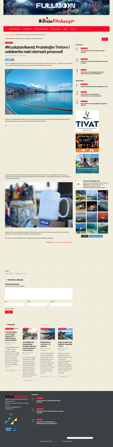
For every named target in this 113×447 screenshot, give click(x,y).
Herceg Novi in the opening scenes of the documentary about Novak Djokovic (92, 73)
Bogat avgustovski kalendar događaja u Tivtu (94, 86)
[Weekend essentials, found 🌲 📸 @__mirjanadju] (103, 206)
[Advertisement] (39, 256)
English (65, 29)
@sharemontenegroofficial (73, 438)
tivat (25, 273)
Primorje (83, 91)
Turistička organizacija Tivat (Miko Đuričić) (62, 242)
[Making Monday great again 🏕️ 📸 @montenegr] (103, 228)
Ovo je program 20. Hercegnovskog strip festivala (93, 51)
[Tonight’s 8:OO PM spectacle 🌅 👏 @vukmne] (103, 217)
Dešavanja (11, 34)
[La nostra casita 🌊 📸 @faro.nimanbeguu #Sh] (92, 195)
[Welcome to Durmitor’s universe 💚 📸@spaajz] (81, 195)
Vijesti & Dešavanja (14, 29)
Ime (6, 301)
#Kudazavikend (9, 273)
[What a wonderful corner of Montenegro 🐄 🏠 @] (81, 206)
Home (6, 34)
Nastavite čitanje (10, 370)
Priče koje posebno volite (41, 29)
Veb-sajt (52, 301)
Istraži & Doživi (27, 29)
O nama (72, 29)
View (29, 334)
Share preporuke (55, 29)
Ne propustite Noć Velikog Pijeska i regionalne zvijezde (94, 104)
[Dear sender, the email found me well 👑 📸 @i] (92, 217)
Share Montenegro (57, 441)
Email (29, 301)
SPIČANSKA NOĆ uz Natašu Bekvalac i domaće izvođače (94, 62)
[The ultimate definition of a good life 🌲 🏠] (81, 228)
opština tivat (18, 273)
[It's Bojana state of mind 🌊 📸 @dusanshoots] (81, 217)
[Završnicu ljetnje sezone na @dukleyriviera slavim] (103, 195)
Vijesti (26, 328)
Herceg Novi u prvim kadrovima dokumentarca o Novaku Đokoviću (91, 95)
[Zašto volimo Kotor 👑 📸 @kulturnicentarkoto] (92, 206)
